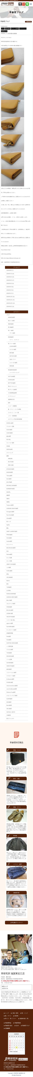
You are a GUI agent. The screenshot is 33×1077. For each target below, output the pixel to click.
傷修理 (8, 495)
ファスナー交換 (10, 426)
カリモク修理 (13, 349)
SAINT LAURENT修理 (12, 531)
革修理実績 (18, 1023)
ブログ (2, 28)
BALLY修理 (9, 600)
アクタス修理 (10, 649)
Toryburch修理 (10, 505)
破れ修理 (9, 436)
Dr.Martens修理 (10, 679)
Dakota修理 (9, 554)
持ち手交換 (10, 461)
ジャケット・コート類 (13, 412)
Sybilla (8, 524)
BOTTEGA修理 (11, 383)
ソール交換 (9, 659)
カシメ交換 (9, 561)
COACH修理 (10, 433)
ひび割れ (9, 590)
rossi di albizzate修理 (12, 689)
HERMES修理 (11, 317)
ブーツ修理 (12, 333)
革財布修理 (7, 28)
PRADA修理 (9, 534)
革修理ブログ (26, 1025)
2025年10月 (9, 303)
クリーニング (10, 452)
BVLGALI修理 (10, 610)
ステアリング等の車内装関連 (15, 419)
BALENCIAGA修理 (11, 547)
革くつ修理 (10, 330)
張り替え (9, 439)
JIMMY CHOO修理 (11, 564)
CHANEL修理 (11, 379)
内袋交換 (10, 458)
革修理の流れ (8, 1025)
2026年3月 (9, 286)
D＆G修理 (9, 478)
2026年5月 (9, 280)
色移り (8, 498)
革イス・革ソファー (10, 1018)
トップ (7, 1013)
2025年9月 (9, 306)
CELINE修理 (10, 577)
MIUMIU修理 (10, 472)
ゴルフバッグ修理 (11, 603)
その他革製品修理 (12, 392)
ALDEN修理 (9, 698)
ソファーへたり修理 (11, 672)
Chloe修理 (9, 518)
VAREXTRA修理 (10, 666)
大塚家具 (9, 715)
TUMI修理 (9, 587)
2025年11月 (9, 299)
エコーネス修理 (13, 362)
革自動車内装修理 (12, 370)
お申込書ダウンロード (16, 922)
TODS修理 (9, 652)
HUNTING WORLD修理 (12, 643)
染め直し (9, 492)
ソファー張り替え (11, 620)
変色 (8, 574)
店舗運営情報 (10, 633)
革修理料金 (8, 1023)
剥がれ (8, 580)
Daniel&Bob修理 (10, 626)
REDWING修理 (10, 656)
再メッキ (9, 521)
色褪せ (8, 502)
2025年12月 (9, 296)
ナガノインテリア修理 (12, 695)
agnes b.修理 (10, 623)
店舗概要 (7, 1028)
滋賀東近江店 (4, 31)
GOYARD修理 (10, 662)
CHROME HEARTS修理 (12, 508)
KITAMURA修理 (10, 469)
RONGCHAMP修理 (11, 593)
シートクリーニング (14, 372)
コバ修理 (9, 567)
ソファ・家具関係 (12, 415)
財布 (9, 402)
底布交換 (12, 366)
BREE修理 (9, 669)
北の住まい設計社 (11, 712)
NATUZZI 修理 (13, 356)
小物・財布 (15, 1013)
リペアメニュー (23, 28)
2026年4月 (9, 283)
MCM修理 (9, 702)
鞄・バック (25, 1013)
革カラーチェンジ (12, 386)
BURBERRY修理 (11, 488)
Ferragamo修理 (10, 511)
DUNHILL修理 (10, 423)
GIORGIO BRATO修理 (12, 597)
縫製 (8, 456)
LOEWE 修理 (10, 613)
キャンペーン (10, 544)
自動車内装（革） (24, 1018)
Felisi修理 (9, 639)
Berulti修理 (9, 705)
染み (8, 551)
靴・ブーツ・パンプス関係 (14, 409)
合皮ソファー (13, 359)
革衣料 (16, 1016)
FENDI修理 (9, 607)
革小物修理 (10, 327)
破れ (8, 584)
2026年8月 (9, 270)
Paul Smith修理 (10, 515)
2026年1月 (9, 293)
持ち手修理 (9, 482)
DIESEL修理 (9, 449)
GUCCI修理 (9, 429)
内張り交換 (10, 465)
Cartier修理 (9, 541)
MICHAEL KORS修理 (12, 485)
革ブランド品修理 (14, 28)
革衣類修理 (10, 337)
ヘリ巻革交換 (10, 646)
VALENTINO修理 (11, 616)
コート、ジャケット (14, 339)
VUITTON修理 (11, 376)
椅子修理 (12, 352)
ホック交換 (9, 557)
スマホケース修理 (11, 675)
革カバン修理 (11, 320)
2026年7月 (9, 273)
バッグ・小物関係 (12, 406)
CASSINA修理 (13, 346)
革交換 (8, 446)
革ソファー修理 (12, 343)
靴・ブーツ (8, 1016)
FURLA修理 (9, 570)
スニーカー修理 (10, 442)
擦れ (8, 528)
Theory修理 (9, 475)
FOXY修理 (9, 538)
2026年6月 (9, 276)
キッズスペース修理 (11, 630)
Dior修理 (9, 636)
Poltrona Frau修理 (11, 692)
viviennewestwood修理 (12, 685)
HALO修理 (9, 708)
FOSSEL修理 (10, 682)
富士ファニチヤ (10, 718)
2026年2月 (9, 290)
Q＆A (17, 1025)
